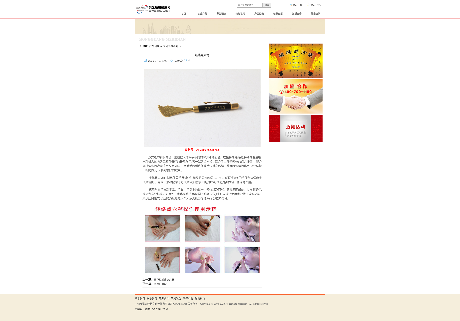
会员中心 (315, 4)
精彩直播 (278, 13)
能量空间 (315, 13)
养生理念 (221, 13)
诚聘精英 (200, 298)
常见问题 (176, 298)
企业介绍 (202, 13)
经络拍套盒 (160, 283)
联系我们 (152, 298)
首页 (183, 13)
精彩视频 (240, 13)
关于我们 (140, 298)
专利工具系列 (170, 46)
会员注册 (298, 4)
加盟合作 (297, 13)
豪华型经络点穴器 (164, 279)
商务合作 (164, 298)
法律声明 (188, 298)
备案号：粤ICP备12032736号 (151, 309)
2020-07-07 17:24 (158, 60)
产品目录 (259, 13)
